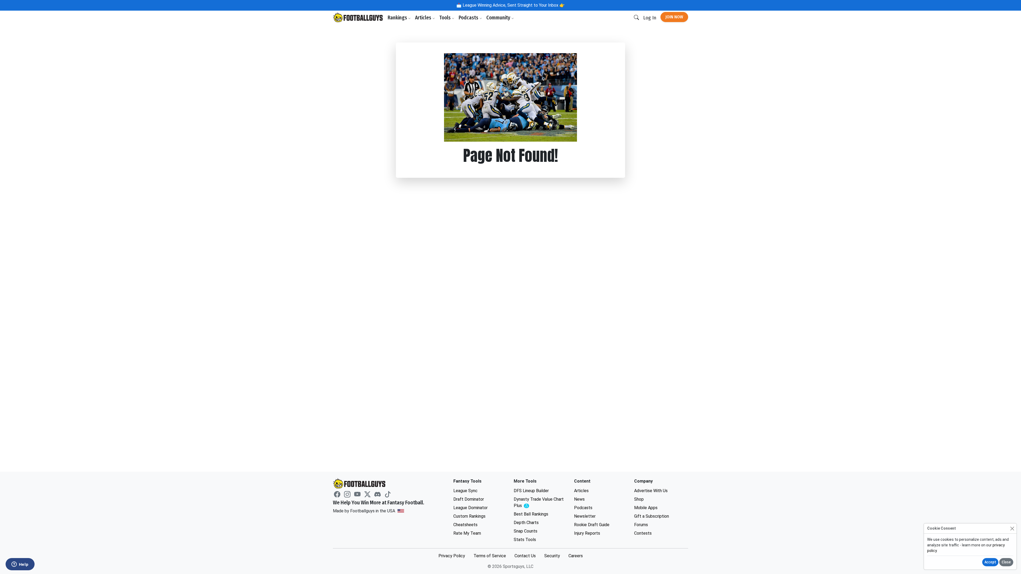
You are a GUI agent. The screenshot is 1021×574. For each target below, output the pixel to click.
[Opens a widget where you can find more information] (20, 564)
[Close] (1012, 528)
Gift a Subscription (651, 516)
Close (1006, 562)
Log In (649, 18)
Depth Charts (526, 522)
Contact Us (525, 555)
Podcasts (469, 18)
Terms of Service (490, 555)
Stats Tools (525, 539)
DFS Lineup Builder (531, 490)
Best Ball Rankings (531, 514)
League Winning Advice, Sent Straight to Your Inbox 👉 (513, 5)
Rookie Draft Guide (591, 524)
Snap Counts (525, 531)
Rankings (398, 18)
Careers (575, 555)
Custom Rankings (469, 516)
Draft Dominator (468, 499)
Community (498, 18)
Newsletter (585, 516)
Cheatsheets (465, 524)
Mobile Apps (646, 507)
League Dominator (470, 507)
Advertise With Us (651, 490)
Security (552, 555)
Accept (990, 562)
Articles (423, 18)
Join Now (674, 16)
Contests (643, 533)
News (579, 499)
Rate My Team (467, 533)
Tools (445, 18)
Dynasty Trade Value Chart (539, 503)
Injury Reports (587, 533)
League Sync (465, 490)
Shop (639, 499)
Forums (641, 524)
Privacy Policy (451, 555)
